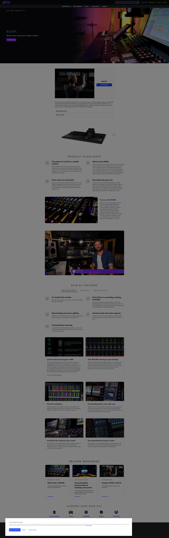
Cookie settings (33, 529)
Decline (24, 529)
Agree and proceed (15, 529)
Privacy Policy (89, 525)
